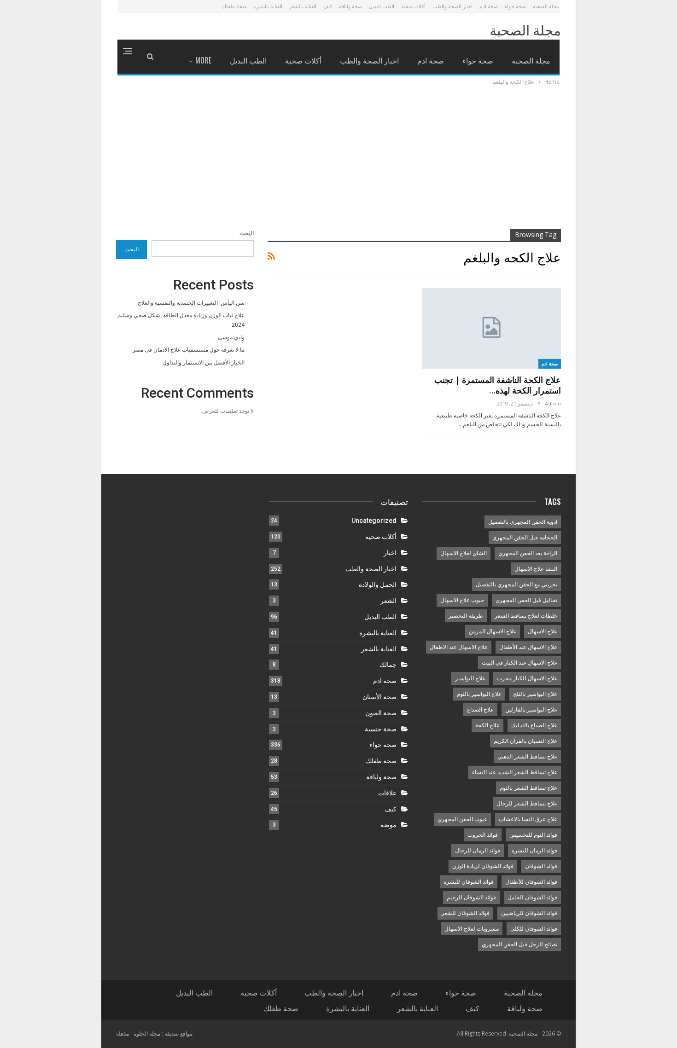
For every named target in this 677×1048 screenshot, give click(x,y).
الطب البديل (381, 6)
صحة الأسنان (379, 697)
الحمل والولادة (378, 584)
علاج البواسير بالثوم (479, 694)
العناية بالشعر (302, 6)
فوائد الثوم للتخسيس (533, 835)
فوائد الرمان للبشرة (534, 850)
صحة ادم (488, 6)
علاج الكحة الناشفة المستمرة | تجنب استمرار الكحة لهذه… (497, 385)
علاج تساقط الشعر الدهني (527, 756)
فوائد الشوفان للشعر (465, 913)
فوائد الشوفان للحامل (532, 897)
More (203, 60)
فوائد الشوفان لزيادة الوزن (483, 866)
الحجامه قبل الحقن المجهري (524, 537)
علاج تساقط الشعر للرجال (526, 803)
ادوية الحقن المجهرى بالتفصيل (522, 522)
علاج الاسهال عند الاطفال (459, 647)
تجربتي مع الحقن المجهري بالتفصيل (516, 584)
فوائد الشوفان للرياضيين (529, 913)
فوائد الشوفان (541, 866)
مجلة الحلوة (147, 1033)
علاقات (387, 793)
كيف (327, 6)
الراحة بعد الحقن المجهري (527, 553)
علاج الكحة (487, 725)
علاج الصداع (480, 709)
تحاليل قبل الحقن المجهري (526, 600)
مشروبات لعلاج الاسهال (471, 929)
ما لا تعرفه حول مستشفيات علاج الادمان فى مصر (189, 350)
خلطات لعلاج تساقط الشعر (526, 616)
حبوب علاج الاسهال (462, 600)
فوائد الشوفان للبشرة (469, 882)
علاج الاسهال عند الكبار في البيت (519, 663)
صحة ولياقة (350, 6)
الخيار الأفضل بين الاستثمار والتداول (204, 362)
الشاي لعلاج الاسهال (463, 553)
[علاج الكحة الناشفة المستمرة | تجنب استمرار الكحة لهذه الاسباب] (491, 328)
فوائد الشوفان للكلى (533, 929)
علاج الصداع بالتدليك (534, 725)
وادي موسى (231, 337)
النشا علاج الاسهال (535, 569)
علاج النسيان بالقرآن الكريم (525, 741)
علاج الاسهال (542, 631)
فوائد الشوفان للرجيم (471, 897)
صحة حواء (515, 6)
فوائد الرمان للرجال (477, 850)
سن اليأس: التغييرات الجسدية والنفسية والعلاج (191, 303)
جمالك (388, 664)
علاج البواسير (470, 678)
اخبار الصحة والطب (452, 6)
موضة (388, 824)
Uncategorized (374, 520)
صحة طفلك (234, 6)
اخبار (390, 552)
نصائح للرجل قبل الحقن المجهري (519, 944)
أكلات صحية (413, 6)
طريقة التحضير (466, 616)
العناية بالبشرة (267, 6)
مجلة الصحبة (546, 6)
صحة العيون (381, 713)
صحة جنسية (381, 729)
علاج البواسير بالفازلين (531, 709)
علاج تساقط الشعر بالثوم (528, 788)
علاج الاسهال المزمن (492, 631)
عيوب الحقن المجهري (462, 819)
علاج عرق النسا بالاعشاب (528, 819)
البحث (246, 233)
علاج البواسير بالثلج (535, 694)
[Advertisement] (338, 156)
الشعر (388, 600)
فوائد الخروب (482, 835)
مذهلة (122, 1033)
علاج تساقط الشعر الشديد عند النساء (514, 772)
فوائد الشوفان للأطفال (531, 882)
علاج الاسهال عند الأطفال (528, 647)
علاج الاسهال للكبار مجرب (527, 678)
